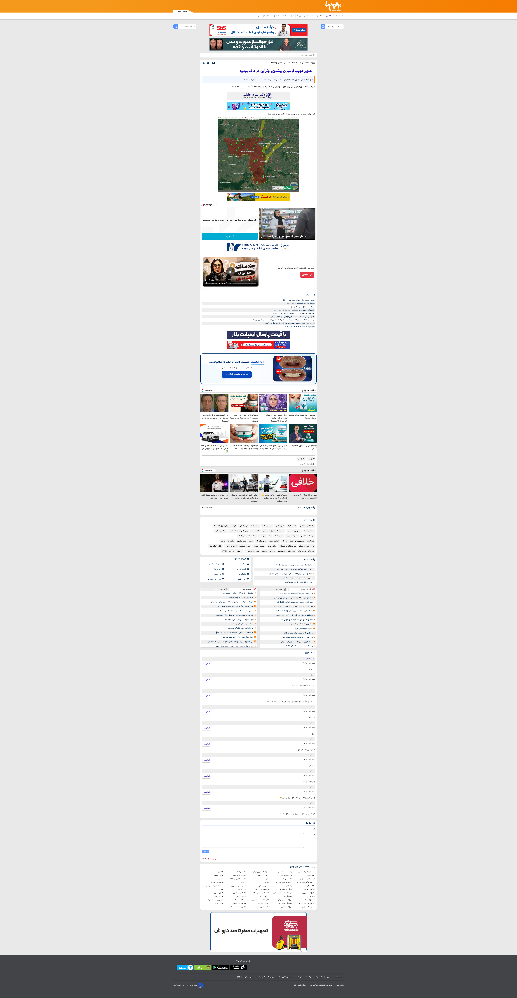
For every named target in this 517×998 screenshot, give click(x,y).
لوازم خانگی (218, 892)
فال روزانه (217, 574)
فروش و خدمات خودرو (215, 899)
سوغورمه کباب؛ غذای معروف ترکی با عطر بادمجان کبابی (234, 611)
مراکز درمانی (310, 885)
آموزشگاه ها (288, 896)
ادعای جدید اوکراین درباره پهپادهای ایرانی (297, 578)
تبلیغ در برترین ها (274, 977)
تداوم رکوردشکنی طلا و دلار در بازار (241, 597)
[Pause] (261, 237)
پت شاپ (289, 885)
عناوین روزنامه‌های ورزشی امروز (301, 624)
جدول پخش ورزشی (214, 579)
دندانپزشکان (311, 896)
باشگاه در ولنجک (265, 535)
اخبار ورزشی (319, 15)
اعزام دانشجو (218, 875)
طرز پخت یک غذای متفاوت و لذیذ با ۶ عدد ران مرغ (234, 632)
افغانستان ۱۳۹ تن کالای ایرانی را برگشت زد (238, 593)
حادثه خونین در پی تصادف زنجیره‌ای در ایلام (297, 641)
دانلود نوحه (272, 546)
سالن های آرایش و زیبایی (306, 871)
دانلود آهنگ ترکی (215, 546)
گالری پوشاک (241, 871)
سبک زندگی (308, 15)
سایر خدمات (218, 903)
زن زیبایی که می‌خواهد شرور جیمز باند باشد (297, 637)
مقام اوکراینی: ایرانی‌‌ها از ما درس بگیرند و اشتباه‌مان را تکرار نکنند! (288, 573)
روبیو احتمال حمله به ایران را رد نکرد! (299, 646)
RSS (238, 977)
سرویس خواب (241, 889)
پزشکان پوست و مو (285, 871)
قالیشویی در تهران (239, 903)
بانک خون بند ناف (268, 551)
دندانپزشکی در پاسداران (287, 546)
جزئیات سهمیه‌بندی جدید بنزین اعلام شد (239, 619)
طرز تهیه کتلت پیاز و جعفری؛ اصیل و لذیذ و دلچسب (235, 615)
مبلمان (243, 882)
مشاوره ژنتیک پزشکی (245, 541)
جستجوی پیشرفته (249, 977)
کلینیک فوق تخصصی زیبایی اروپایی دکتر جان (298, 541)
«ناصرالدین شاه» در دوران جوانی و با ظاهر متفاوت (294, 610)
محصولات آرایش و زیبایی (306, 882)
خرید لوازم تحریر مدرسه (286, 551)
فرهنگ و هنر (276, 15)
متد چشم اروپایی (292, 535)
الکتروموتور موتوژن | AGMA (232, 551)
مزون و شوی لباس (239, 875)
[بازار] (202, 968)
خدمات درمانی (287, 878)
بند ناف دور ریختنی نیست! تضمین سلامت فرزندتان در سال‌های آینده (290, 323)
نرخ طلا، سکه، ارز (215, 564)
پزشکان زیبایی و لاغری (307, 903)
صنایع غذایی (264, 896)
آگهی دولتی (262, 977)
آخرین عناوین (306, 589)
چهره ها (299, 15)
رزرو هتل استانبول (307, 535)
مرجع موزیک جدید (294, 530)
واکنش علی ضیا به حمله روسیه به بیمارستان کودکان (293, 565)
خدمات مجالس (263, 903)
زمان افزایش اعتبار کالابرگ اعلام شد (241, 628)
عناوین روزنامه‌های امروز (303, 628)
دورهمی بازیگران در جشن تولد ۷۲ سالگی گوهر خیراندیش (232, 601)
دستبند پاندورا (309, 530)
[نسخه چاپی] (204, 63)
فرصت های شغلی (288, 977)
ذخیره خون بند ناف (227, 541)
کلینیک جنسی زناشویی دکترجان (267, 541)
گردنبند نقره (244, 525)
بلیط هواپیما (292, 525)
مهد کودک (265, 882)
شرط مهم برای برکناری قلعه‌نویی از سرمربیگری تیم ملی (293, 597)
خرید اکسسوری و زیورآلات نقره (225, 525)
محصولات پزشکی (286, 875)
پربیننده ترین (246, 589)
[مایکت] (185, 968)
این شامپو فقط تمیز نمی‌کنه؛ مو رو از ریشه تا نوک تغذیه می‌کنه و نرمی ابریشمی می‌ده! (284, 320)
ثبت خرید (230, 236)
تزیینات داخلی (241, 896)
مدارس (266, 878)
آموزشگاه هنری (286, 906)
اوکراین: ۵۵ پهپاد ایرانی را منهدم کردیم (298, 582)
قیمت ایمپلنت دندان (307, 525)
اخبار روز (328, 15)
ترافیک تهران (241, 574)
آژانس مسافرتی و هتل (238, 906)
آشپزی (292, 15)
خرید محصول (307, 274)
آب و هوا (217, 569)
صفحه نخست (338, 15)
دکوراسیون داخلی (239, 892)
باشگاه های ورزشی (285, 889)
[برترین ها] (333, 6)
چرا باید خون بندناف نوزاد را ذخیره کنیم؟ (300, 303)
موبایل (220, 889)
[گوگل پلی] (220, 968)
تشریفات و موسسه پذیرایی (259, 899)
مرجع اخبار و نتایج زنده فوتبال (273, 530)
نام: (314, 829)
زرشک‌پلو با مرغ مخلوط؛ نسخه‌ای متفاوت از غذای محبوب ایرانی (230, 641)
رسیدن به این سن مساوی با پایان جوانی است (296, 619)
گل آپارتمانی (278, 535)
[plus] (213, 62)
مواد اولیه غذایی (220, 530)
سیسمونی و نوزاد (217, 882)
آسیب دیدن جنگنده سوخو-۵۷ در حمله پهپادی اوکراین (293, 569)
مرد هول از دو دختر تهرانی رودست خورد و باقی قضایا (235, 646)
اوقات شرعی (241, 579)
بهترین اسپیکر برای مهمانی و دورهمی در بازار (299, 300)
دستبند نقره (255, 525)
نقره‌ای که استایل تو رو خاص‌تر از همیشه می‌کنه (298, 307)
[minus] (208, 63)
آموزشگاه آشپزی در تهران (260, 871)
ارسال (205, 851)
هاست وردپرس (259, 546)
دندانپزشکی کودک (308, 899)
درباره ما (309, 977)
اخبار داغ (279, 589)
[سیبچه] (238, 968)
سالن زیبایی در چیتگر (306, 546)
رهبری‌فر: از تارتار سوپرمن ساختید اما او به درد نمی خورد (293, 606)
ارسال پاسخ (206, 664)
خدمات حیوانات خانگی (284, 882)
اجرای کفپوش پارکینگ (306, 551)
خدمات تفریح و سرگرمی (214, 885)
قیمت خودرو (241, 569)
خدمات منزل (218, 896)
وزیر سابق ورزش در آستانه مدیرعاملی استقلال (296, 593)
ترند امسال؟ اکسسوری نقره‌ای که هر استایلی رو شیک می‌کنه (293, 313)
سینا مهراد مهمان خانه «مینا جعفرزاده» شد (238, 637)
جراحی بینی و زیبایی (308, 906)
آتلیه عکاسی (264, 906)
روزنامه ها (242, 564)
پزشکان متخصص (309, 889)
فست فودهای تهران (262, 889)
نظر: (313, 834)
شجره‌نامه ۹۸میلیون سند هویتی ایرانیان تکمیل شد (295, 602)
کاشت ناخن (311, 875)
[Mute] (265, 237)
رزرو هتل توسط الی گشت (238, 530)
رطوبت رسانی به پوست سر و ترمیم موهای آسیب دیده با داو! (293, 316)
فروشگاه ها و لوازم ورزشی (282, 892)
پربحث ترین (218, 589)
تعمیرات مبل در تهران (238, 885)
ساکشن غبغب (267, 525)
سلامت (285, 15)
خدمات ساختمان (240, 899)
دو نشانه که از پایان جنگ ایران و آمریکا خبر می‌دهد (294, 615)
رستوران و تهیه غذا (262, 885)
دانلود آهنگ (255, 530)
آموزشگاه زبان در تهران (284, 899)
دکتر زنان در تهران (308, 892)
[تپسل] (202, 205)
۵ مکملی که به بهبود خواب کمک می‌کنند (298, 633)
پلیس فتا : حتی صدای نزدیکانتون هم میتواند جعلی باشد (294, 310)
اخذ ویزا (220, 871)
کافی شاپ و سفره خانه (261, 892)
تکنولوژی (266, 15)
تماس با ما (300, 977)
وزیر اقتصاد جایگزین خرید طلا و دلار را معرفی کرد (235, 606)
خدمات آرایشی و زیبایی (307, 878)
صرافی (220, 878)
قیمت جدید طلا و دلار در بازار (243, 623)
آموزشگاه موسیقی (285, 903)
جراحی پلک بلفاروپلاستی (247, 535)
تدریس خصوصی (263, 875)
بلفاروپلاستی (279, 525)
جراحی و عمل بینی (252, 551)
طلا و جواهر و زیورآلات (238, 878)
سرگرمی (258, 15)
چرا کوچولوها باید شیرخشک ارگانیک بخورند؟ (299, 326)
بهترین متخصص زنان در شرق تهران (237, 546)
